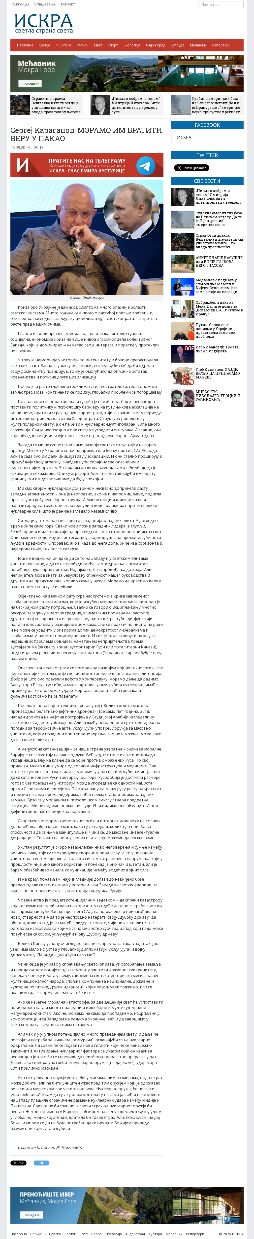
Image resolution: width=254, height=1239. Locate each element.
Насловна (25, 45)
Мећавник (198, 45)
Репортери (221, 45)
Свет (98, 45)
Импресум (20, 4)
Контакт (68, 4)
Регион (83, 45)
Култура (177, 45)
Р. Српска (63, 45)
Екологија (132, 45)
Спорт (113, 45)
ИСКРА (184, 137)
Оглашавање (45, 4)
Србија (44, 45)
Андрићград (155, 45)
